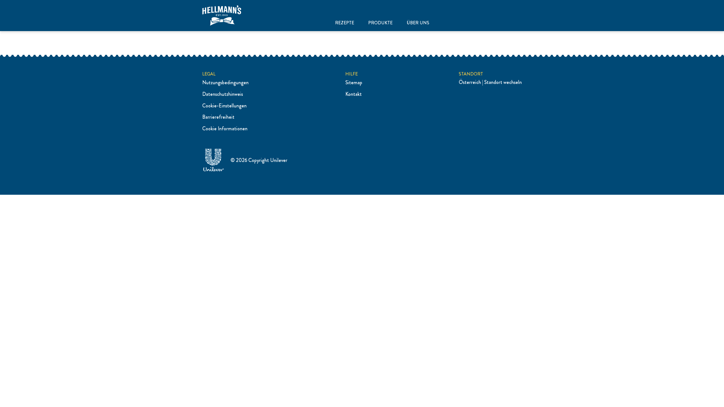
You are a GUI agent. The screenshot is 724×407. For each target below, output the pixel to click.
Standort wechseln (503, 82)
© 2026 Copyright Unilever (258, 160)
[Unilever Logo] (213, 170)
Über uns (418, 22)
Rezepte (344, 22)
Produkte (380, 22)
